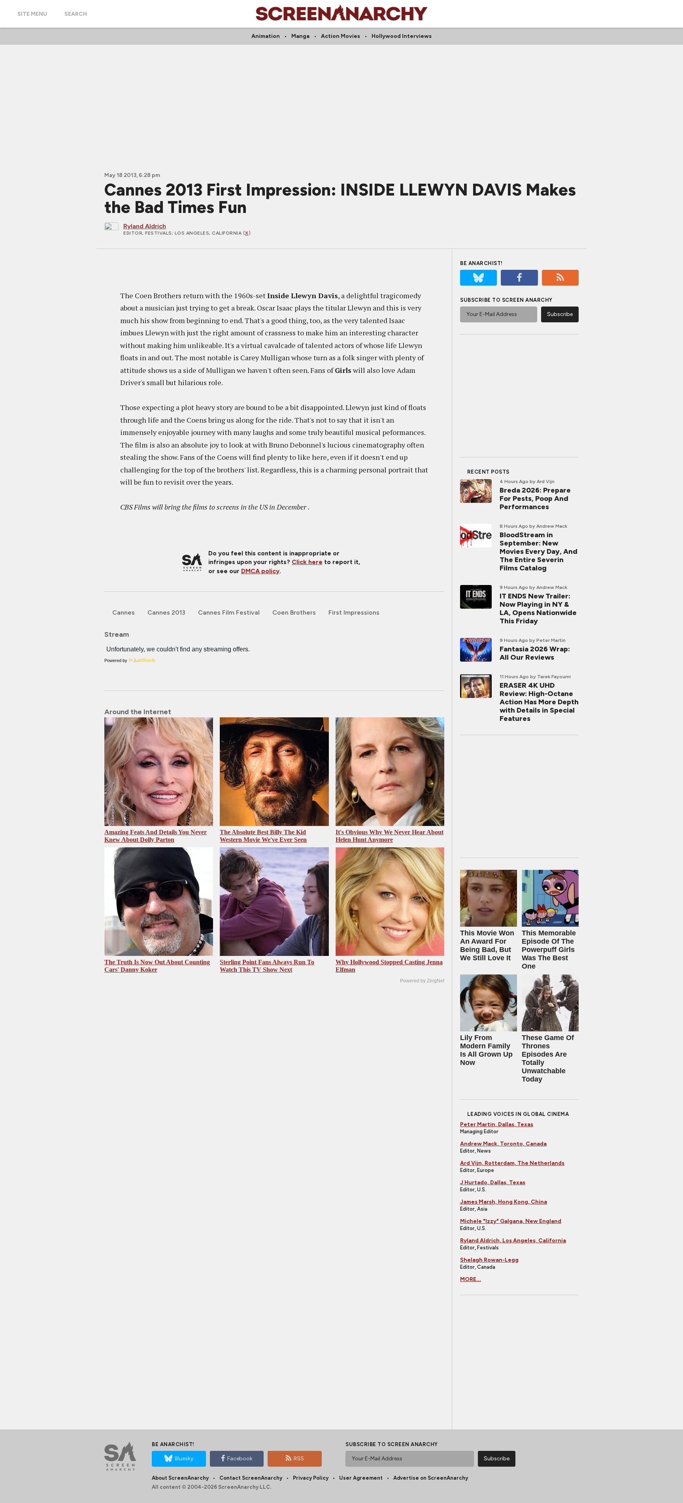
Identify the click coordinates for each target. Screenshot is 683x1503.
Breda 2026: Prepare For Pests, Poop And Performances (535, 498)
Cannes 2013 (166, 612)
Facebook (240, 1458)
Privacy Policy (310, 1478)
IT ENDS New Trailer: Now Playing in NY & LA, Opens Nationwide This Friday (538, 608)
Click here (307, 562)
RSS (299, 1458)
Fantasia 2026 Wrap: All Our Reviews (535, 653)
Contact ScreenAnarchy (250, 1478)
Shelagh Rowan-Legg (489, 1260)
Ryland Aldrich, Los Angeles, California (513, 1240)
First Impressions (353, 612)
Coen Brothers (294, 612)
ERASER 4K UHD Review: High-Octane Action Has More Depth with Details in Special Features (539, 702)
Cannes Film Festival (229, 612)
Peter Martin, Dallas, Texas (496, 1124)
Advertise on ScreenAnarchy (430, 1478)
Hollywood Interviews (402, 36)
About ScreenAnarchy (180, 1478)
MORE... (470, 1279)
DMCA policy (260, 571)
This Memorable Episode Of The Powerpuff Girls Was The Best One (549, 949)
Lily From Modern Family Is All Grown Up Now (486, 1050)
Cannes (123, 612)
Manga (300, 36)
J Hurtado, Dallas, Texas (492, 1182)
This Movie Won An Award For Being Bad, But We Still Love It (487, 945)
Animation (265, 36)
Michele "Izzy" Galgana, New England (510, 1221)
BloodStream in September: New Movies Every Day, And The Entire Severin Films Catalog (538, 551)
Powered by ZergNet (422, 981)
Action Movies (340, 36)
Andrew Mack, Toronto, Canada (503, 1143)
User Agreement (361, 1478)
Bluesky (184, 1458)
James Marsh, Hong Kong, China (503, 1201)
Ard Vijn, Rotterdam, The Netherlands (512, 1163)
